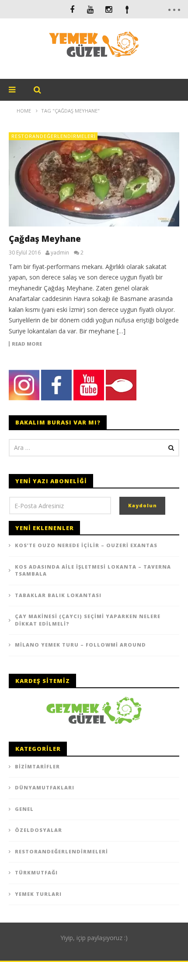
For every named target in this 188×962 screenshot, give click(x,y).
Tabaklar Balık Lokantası (58, 595)
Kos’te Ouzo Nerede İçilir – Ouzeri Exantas (86, 545)
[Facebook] (72, 9)
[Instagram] (109, 9)
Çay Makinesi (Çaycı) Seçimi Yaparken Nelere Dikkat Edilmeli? (87, 620)
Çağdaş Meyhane (45, 238)
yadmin (60, 252)
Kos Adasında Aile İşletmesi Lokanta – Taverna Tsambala (93, 570)
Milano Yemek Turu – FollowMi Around (80, 644)
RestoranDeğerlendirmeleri (53, 136)
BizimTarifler (37, 766)
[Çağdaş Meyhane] (94, 179)
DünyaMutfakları (44, 787)
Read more (27, 344)
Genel (24, 809)
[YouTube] (90, 9)
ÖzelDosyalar (38, 830)
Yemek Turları (38, 894)
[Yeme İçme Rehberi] (94, 710)
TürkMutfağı (36, 872)
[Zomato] (127, 9)
